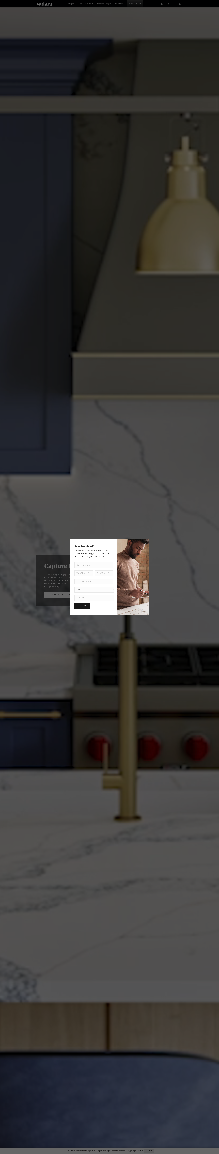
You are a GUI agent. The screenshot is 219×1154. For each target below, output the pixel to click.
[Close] (145, 543)
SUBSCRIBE (82, 606)
